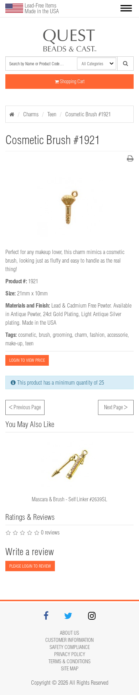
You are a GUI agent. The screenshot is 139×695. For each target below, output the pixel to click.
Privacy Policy (69, 654)
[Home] (11, 114)
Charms (30, 114)
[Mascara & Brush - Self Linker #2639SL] (69, 464)
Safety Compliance (70, 647)
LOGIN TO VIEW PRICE (27, 360)
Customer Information (69, 640)
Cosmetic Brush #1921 (88, 114)
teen (29, 343)
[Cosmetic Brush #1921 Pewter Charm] (69, 40)
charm (81, 334)
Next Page (116, 406)
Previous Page (25, 406)
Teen (51, 114)
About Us (69, 633)
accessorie (117, 334)
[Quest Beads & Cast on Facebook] (46, 616)
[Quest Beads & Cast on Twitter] (68, 616)
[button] (126, 8)
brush (44, 334)
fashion (97, 334)
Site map (69, 668)
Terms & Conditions (69, 661)
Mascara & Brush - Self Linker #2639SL (69, 499)
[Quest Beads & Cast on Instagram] (92, 616)
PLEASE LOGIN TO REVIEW (30, 566)
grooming (62, 334)
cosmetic (27, 334)
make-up (13, 343)
